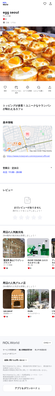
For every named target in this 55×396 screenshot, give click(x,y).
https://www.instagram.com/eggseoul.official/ (28, 156)
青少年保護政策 (41, 350)
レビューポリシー (9, 353)
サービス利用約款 (9, 350)
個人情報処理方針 (25, 350)
